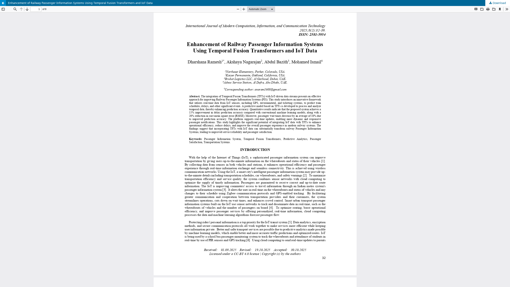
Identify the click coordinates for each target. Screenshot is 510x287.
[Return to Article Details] (3, 3)
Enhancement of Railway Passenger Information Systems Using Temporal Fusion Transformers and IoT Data (80, 3)
